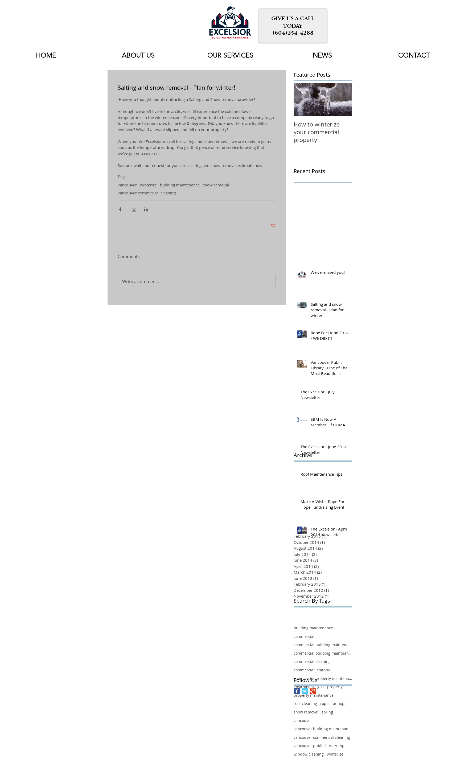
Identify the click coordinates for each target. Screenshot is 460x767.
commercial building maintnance (323, 653)
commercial (304, 636)
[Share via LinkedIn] (146, 209)
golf (320, 686)
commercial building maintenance (323, 644)
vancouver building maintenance (323, 728)
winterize (148, 184)
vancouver (127, 184)
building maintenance (180, 184)
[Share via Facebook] (120, 209)
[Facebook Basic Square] (297, 691)
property (335, 686)
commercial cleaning (312, 661)
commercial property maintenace (323, 678)
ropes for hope (333, 703)
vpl (343, 745)
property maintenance (314, 695)
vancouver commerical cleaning (147, 192)
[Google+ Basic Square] (313, 691)
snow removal (216, 184)
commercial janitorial (312, 669)
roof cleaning (305, 703)
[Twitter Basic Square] (305, 691)
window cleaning (309, 754)
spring (327, 712)
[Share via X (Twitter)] (133, 209)
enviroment (304, 686)
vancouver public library (315, 745)
